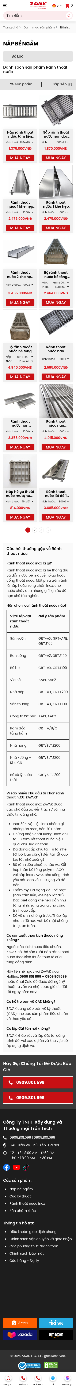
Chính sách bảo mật (27, 1253)
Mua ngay (20, 158)
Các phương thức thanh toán (34, 1246)
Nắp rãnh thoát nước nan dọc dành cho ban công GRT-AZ (56, 138)
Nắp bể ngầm (21, 1189)
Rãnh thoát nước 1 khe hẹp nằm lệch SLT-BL (20, 206)
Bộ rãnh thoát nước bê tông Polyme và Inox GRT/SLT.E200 (20, 353)
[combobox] (38, 15)
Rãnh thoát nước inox (27, 1203)
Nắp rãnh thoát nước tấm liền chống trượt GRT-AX (20, 138)
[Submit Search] (69, 15)
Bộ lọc (17, 56)
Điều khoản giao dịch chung (33, 1231)
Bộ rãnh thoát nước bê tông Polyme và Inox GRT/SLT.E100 (56, 278)
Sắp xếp (60, 84)
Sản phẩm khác (23, 1210)
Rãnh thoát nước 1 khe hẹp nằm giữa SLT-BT (56, 208)
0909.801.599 (30, 1082)
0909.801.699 (30, 1098)
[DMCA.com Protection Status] (51, 1364)
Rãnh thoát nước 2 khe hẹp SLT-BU (20, 276)
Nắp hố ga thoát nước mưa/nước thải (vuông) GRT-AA (20, 497)
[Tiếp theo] (48, 530)
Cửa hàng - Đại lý (24, 1260)
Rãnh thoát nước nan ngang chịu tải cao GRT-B (20, 427)
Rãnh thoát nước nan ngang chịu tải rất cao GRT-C (56, 427)
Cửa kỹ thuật (20, 1196)
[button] (5, 5)
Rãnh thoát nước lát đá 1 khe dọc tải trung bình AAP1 (55, 497)
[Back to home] (38, 5)
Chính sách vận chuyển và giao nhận (41, 1239)
